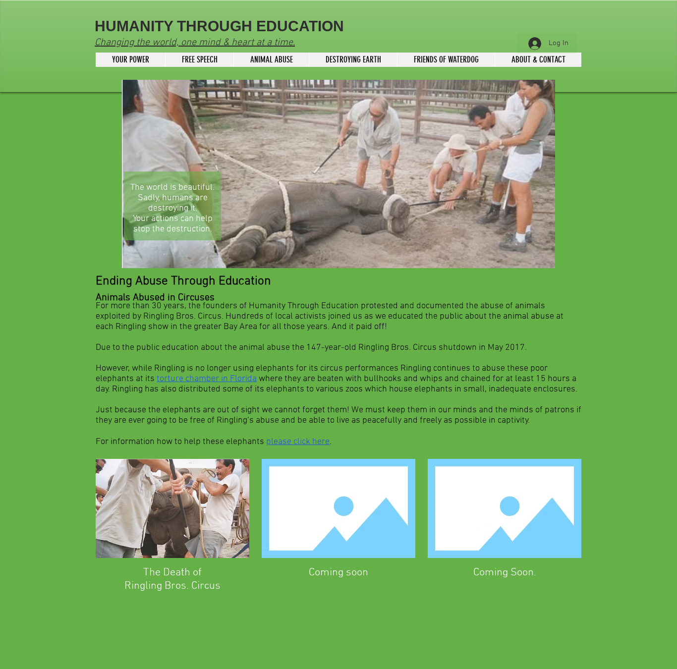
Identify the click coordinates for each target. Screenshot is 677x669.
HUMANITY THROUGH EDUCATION (219, 26)
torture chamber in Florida (207, 379)
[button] (338, 174)
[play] (531, 259)
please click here (298, 442)
